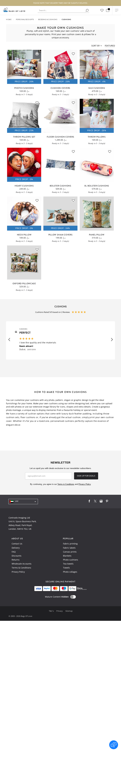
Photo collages (70, 571)
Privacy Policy (18, 571)
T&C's (51, 611)
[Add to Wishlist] (37, 53)
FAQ (14, 551)
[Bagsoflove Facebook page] (89, 501)
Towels (66, 567)
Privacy (59, 611)
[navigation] (23, 501)
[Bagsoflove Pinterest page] (107, 501)
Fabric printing (70, 543)
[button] (9, 340)
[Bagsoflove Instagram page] (101, 501)
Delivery (16, 547)
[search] (87, 10)
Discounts (16, 555)
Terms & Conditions (21, 567)
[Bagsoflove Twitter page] (95, 501)
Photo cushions (70, 559)
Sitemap (69, 611)
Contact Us (17, 543)
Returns (15, 559)
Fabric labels (69, 547)
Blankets (67, 555)
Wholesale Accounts (21, 563)
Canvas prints (70, 551)
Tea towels (68, 563)
